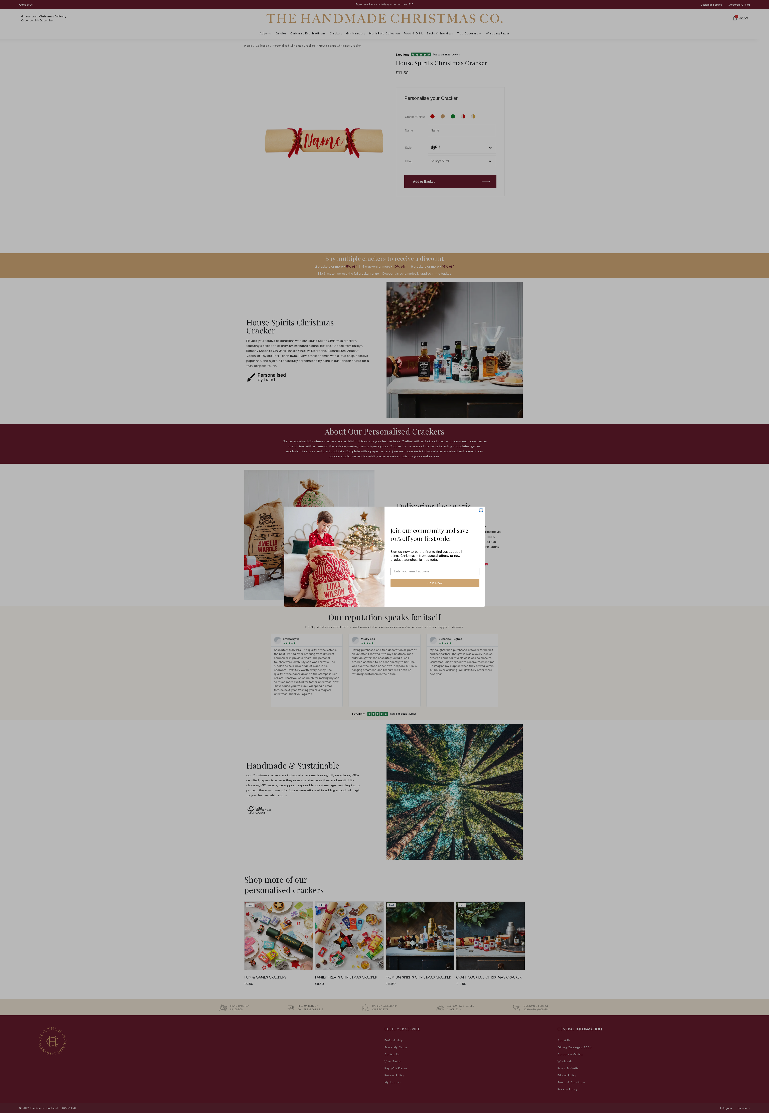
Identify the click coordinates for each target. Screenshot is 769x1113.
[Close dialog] (481, 510)
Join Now (435, 583)
